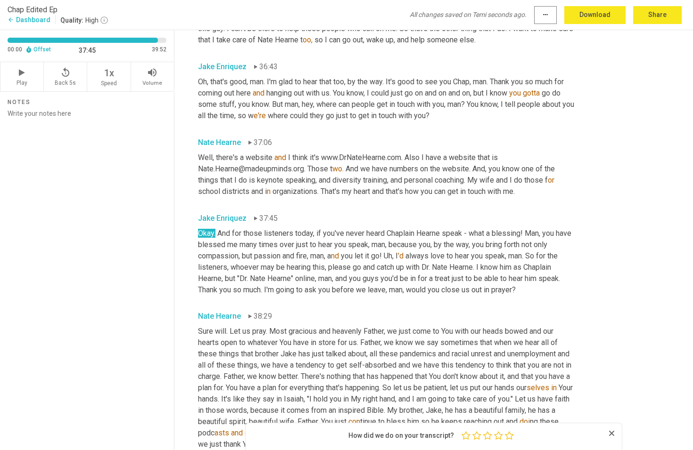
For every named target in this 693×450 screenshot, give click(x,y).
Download (594, 14)
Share (657, 14)
